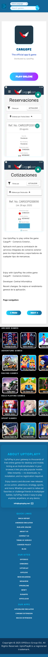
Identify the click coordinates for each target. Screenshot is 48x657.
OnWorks (24, 564)
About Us (24, 531)
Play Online (24, 76)
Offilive (24, 572)
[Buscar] (37, 7)
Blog (24, 549)
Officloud (24, 599)
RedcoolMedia (24, 577)
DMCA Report (24, 518)
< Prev (13, 313)
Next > (34, 313)
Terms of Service (24, 540)
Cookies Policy (24, 544)
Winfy (24, 590)
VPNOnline (24, 585)
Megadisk (24, 581)
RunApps (24, 594)
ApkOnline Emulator (24, 609)
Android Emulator (24, 523)
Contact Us (24, 536)
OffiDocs (24, 559)
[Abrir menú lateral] (3, 6)
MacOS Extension (24, 618)
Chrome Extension (24, 613)
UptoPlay (24, 568)
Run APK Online (24, 527)
